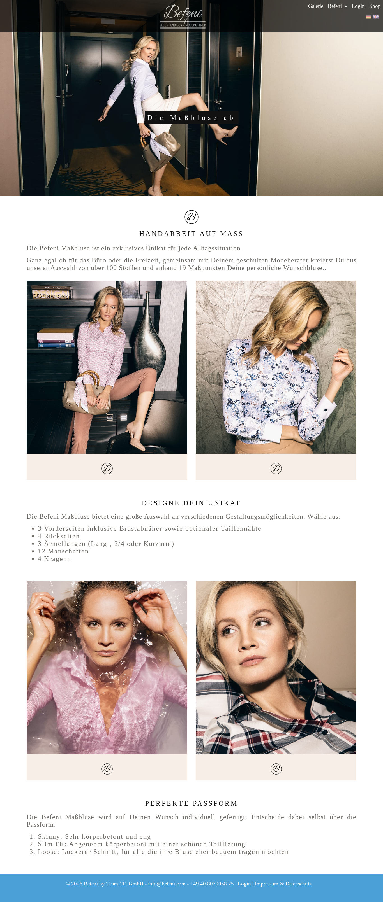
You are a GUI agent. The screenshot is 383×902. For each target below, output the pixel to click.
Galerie (315, 6)
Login (358, 6)
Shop (375, 6)
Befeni (335, 6)
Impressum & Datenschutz (283, 884)
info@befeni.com (167, 884)
